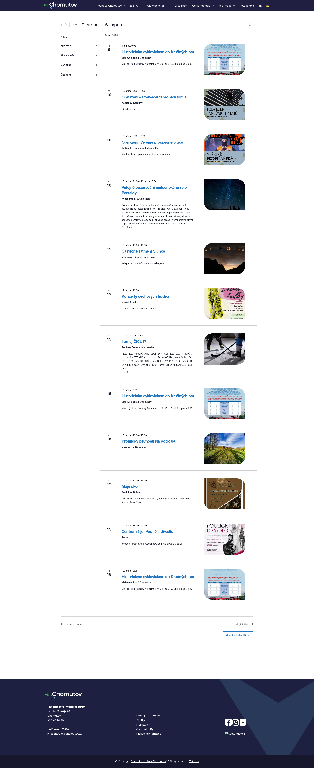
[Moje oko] (224, 493)
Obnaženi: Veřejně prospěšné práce (152, 142)
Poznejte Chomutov (109, 5)
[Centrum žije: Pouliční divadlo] (224, 539)
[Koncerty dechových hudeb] (224, 303)
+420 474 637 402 (58, 729)
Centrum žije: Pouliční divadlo (147, 531)
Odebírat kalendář (236, 635)
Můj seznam (179, 5)
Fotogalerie (247, 5)
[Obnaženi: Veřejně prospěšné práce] (224, 149)
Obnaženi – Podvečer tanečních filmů (154, 97)
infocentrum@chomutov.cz (64, 733)
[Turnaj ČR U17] (224, 349)
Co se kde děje (201, 5)
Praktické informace (148, 733)
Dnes (74, 24)
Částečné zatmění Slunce (143, 251)
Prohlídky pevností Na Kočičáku (149, 441)
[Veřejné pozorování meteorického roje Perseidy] (224, 194)
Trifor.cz (194, 761)
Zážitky (134, 5)
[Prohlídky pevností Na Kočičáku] (224, 448)
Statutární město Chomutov (148, 761)
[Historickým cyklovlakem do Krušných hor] (224, 59)
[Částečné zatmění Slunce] (224, 258)
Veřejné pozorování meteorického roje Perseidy (154, 190)
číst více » (127, 227)
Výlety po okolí (155, 5)
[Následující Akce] (66, 24)
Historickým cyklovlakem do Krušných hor (158, 51)
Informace (225, 5)
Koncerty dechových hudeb (145, 296)
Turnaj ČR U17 (134, 341)
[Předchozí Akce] (62, 24)
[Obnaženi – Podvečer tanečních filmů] (224, 104)
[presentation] (123, 5)
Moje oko (130, 486)
